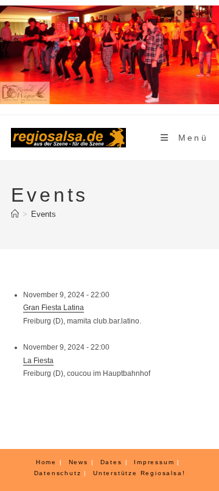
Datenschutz (58, 473)
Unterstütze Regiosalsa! (139, 473)
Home (46, 462)
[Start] (15, 214)
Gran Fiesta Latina (53, 307)
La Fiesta (38, 360)
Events (43, 214)
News (78, 462)
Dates (111, 462)
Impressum (154, 462)
